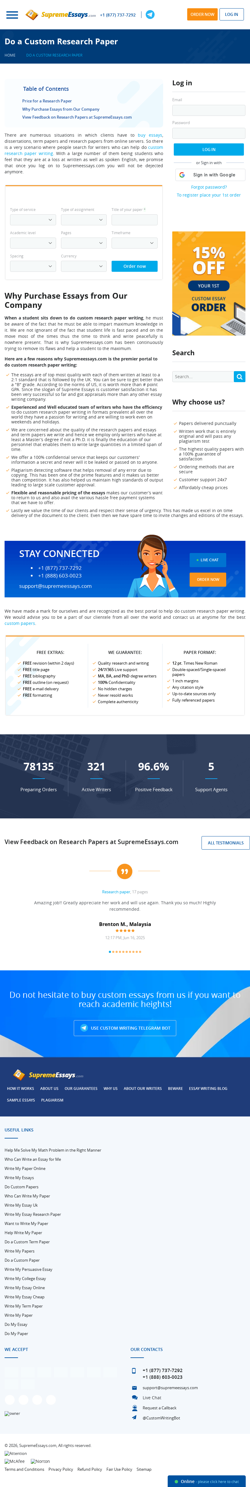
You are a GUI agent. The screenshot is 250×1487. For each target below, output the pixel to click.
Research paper (116, 892)
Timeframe (121, 232)
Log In (209, 149)
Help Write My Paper (23, 1232)
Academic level (23, 232)
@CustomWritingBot (161, 1417)
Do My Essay (16, 1324)
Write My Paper (19, 1315)
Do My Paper (16, 1333)
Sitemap (144, 1469)
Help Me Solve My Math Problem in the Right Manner (53, 1150)
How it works (20, 1088)
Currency (69, 255)
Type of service (23, 209)
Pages (66, 232)
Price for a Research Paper (47, 101)
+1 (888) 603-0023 (60, 576)
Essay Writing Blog (208, 1088)
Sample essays (21, 1100)
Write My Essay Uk (21, 1205)
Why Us (111, 1088)
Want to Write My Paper (26, 1223)
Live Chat (210, 560)
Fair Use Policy (119, 1469)
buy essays (150, 135)
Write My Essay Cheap (25, 1297)
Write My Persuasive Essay (28, 1269)
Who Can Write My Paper (27, 1196)
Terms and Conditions (24, 1469)
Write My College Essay (25, 1278)
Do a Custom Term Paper (27, 1242)
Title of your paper (129, 209)
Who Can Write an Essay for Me (33, 1159)
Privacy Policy (60, 1469)
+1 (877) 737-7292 (118, 15)
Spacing (16, 255)
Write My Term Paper (24, 1306)
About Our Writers (143, 1088)
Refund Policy (89, 1469)
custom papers (20, 623)
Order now (202, 14)
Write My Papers (19, 1251)
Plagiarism (52, 1100)
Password (181, 122)
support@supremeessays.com (55, 585)
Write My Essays (19, 1177)
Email (177, 100)
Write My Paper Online (25, 1168)
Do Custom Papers (21, 1187)
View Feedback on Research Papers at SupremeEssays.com (77, 117)
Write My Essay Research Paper (33, 1214)
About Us (49, 1088)
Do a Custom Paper (22, 1260)
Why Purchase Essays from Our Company (60, 109)
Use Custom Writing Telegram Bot (130, 1028)
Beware (175, 1088)
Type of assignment (77, 209)
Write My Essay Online (25, 1287)
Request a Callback (160, 1408)
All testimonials (226, 843)
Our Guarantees (81, 1088)
